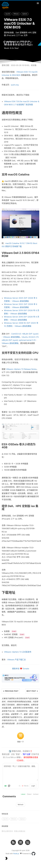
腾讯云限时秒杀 (7, 831)
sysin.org (15, 85)
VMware (16, 14)
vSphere (24, 14)
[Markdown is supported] (6, 785)
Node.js (16, 853)
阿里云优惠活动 (19, 831)
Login (33, 786)
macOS (7, 14)
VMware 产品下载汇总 (16, 659)
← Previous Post (10, 691)
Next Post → (32, 691)
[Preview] (9, 785)
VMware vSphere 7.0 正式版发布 (17, 652)
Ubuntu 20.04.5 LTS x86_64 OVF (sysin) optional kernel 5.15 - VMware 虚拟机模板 (20, 340)
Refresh (20, 804)
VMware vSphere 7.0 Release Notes (21, 369)
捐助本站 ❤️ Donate (20, 668)
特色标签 (5, 814)
